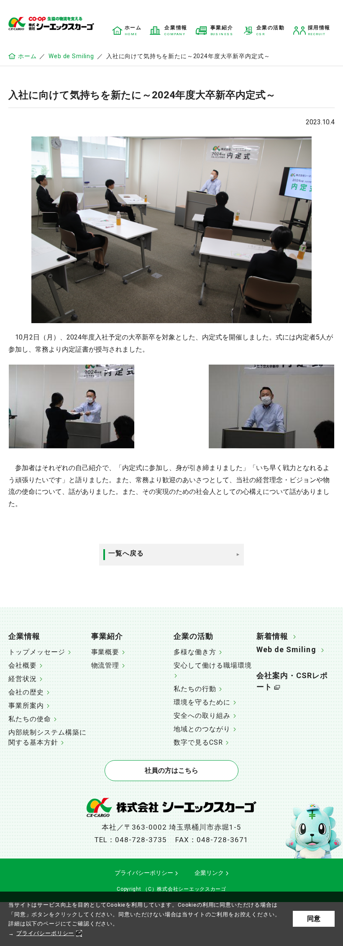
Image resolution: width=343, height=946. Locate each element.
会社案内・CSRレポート (292, 681)
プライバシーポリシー (45, 933)
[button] (47, 637)
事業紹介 (107, 636)
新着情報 (272, 636)
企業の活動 (193, 636)
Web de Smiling (71, 56)
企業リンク (209, 872)
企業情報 (24, 636)
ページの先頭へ (328, 632)
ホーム (27, 56)
